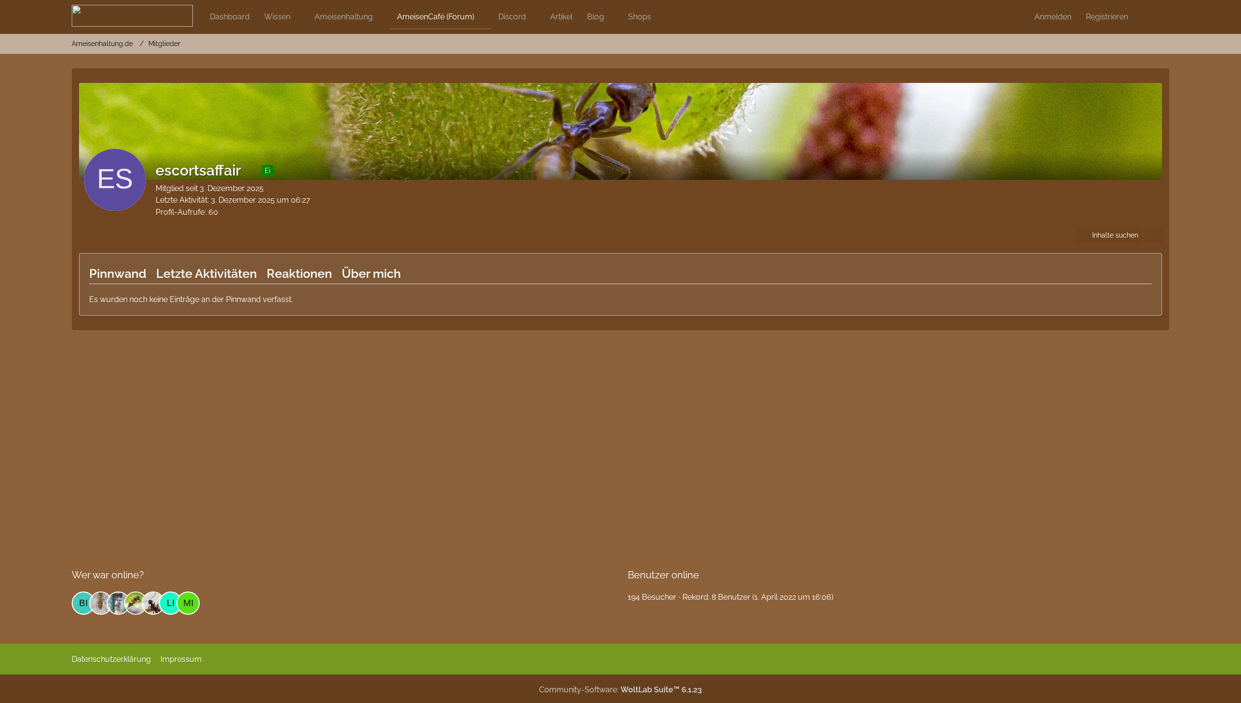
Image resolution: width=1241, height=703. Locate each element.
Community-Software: (620, 689)
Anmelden (1052, 16)
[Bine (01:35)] (83, 603)
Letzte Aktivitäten (206, 273)
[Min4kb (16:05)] (188, 603)
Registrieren (1107, 16)
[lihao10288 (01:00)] (170, 603)
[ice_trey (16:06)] (135, 603)
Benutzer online (663, 575)
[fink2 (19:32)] (100, 603)
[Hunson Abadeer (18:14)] (118, 603)
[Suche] (1152, 17)
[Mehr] (1153, 235)
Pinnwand (117, 273)
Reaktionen (299, 273)
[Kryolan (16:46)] (153, 603)
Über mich (371, 273)
